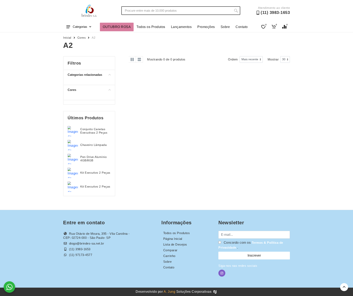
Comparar (170, 250)
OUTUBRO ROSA (117, 27)
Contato (242, 27)
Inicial (67, 37)
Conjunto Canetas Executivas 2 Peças (93, 130)
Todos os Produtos (150, 27)
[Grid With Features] (132, 59)
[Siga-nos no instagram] (221, 273)
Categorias (80, 26)
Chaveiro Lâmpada (93, 144)
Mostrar (273, 59)
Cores (81, 37)
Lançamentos (181, 27)
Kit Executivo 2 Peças (95, 172)
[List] (139, 59)
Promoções (206, 27)
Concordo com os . (250, 245)
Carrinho (169, 256)
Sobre (225, 27)
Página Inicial (172, 238)
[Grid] (125, 59)
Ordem (233, 59)
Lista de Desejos (175, 244)
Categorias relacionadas (85, 74)
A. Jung (169, 291)
